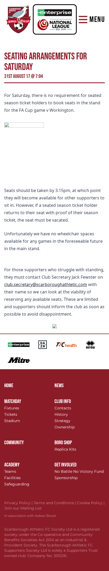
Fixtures (11, 408)
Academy (12, 465)
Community (14, 442)
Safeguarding (16, 484)
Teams (10, 471)
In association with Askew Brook (30, 516)
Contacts (62, 408)
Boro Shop (63, 442)
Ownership (64, 427)
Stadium (12, 420)
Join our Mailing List (23, 508)
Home (8, 385)
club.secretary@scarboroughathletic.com (45, 284)
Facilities (12, 477)
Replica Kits (65, 449)
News (58, 385)
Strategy (62, 420)
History (61, 414)
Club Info (62, 401)
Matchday (12, 401)
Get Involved (65, 465)
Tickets (10, 414)
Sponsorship (66, 477)
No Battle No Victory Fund (79, 471)
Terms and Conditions (55, 502)
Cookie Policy (91, 502)
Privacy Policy (19, 502)
